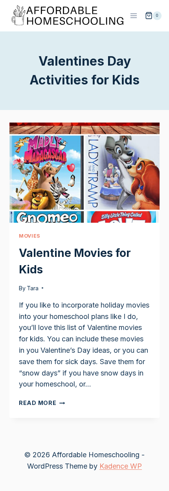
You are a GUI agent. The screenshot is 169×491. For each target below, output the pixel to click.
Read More (42, 402)
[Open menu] (134, 15)
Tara (33, 288)
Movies (29, 236)
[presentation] (84, 173)
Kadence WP (120, 466)
